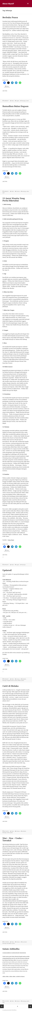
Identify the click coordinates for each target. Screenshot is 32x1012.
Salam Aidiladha (10, 948)
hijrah (25, 942)
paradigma (9, 943)
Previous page (2, 1006)
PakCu (12, 100)
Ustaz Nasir (11, 540)
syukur (22, 680)
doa (23, 942)
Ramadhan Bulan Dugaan (15, 106)
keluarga (23, 100)
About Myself (8, 3)
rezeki (27, 100)
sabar (27, 191)
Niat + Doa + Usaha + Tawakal (12, 839)
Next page (30, 1006)
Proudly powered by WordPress (9, 1010)
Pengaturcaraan (10, 680)
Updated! (7, 570)
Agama (17, 100)
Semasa (18, 191)
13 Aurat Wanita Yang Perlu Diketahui (13, 199)
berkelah (24, 679)
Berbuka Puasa (10, 17)
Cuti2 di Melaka (10, 686)
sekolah (19, 680)
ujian (3, 192)
